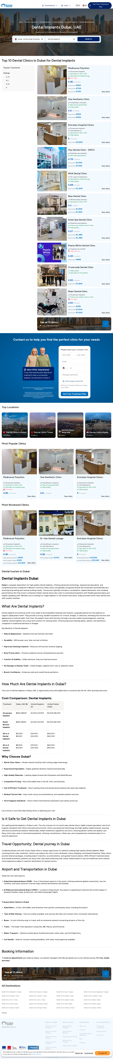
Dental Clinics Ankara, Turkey (64, 996)
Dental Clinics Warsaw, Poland (38, 1008)
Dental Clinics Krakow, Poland (92, 1008)
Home (21, 22)
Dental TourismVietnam (51, 1042)
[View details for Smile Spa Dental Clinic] (74, 229)
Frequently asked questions (85, 1034)
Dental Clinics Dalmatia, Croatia (38, 1004)
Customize (88, 1053)
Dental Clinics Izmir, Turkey (10, 1000)
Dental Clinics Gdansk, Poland (10, 1008)
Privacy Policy (36, 1054)
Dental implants (45, 22)
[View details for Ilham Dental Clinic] (74, 301)
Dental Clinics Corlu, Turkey (37, 1000)
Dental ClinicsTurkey (70, 1037)
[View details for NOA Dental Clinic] (74, 180)
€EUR (78, 5)
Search (88, 39)
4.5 (7, 80)
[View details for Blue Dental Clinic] (74, 204)
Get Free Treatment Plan (101, 5)
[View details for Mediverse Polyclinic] (74, 79)
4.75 (7, 77)
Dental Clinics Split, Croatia (10, 1004)
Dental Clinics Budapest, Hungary (11, 992)
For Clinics (100, 1035)
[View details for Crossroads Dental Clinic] (74, 275)
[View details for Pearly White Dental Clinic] (74, 252)
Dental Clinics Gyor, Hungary (64, 992)
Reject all (79, 1053)
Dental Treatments (31, 22)
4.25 (7, 84)
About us (82, 1026)
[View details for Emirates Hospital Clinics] (74, 133)
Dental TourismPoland (51, 1048)
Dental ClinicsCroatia (67, 1041)
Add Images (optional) (74, 381)
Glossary (82, 1042)
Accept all (102, 1053)
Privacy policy (39, 389)
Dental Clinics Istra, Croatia (64, 1004)
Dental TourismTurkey (51, 1037)
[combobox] (65, 368)
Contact (82, 1030)
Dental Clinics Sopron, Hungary (38, 992)
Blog (81, 1039)
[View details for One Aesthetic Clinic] (74, 108)
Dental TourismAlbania (51, 1032)
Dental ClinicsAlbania (67, 1032)
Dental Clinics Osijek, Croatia (92, 1004)
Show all (4, 1012)
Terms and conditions (48, 387)
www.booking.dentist (53, 1057)
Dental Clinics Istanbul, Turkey (38, 996)
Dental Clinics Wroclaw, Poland (65, 1008)
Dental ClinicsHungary (67, 1026)
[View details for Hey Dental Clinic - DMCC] (74, 158)
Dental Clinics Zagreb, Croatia (65, 1000)
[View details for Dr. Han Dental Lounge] (56, 535)
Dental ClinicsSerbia (70, 1046)
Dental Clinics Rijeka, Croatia (92, 1000)
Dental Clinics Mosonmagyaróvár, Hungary (96, 992)
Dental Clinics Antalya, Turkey (10, 996)
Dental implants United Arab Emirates (65, 22)
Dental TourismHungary (51, 1026)
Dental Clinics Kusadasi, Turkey (93, 996)
